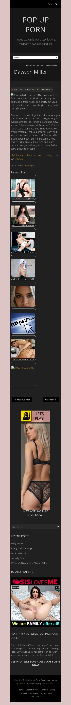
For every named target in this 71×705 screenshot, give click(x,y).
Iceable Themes (48, 683)
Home (28, 65)
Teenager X (30, 165)
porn (21, 689)
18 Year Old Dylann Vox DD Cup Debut (29, 563)
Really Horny (17, 543)
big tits (24, 693)
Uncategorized (38, 65)
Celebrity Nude (32, 689)
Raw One (30, 89)
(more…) (19, 158)
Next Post (49, 400)
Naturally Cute (17, 558)
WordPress (20, 683)
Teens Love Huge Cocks (22, 651)
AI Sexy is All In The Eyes (22, 548)
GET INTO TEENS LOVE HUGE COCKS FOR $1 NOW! (35, 663)
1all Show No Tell (19, 553)
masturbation (46, 693)
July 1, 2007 (18, 89)
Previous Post (23, 400)
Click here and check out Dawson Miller (31, 155)
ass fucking (34, 693)
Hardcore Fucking (48, 689)
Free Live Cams (37, 696)
